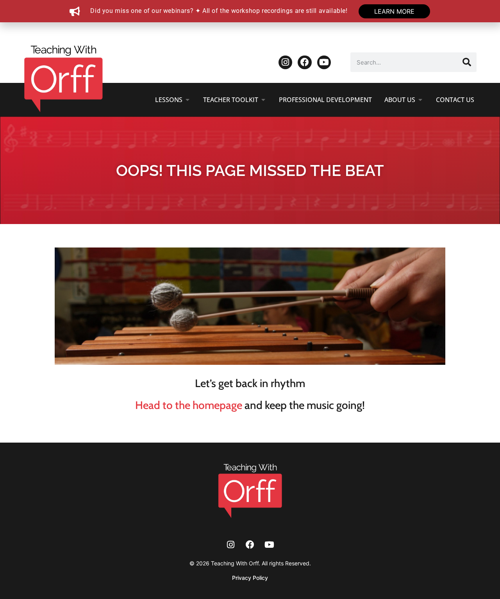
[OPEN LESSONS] (187, 99)
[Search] (467, 62)
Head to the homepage (188, 405)
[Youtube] (324, 62)
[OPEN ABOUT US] (420, 99)
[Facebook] (304, 62)
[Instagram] (285, 62)
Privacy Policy (250, 577)
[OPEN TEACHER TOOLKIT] (263, 99)
